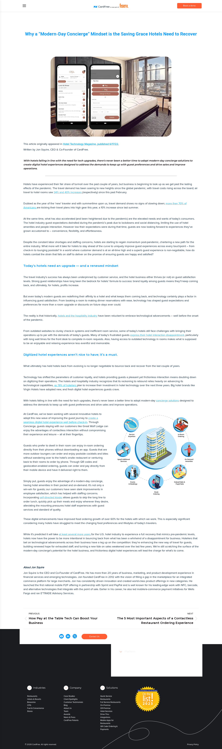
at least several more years (75, 534)
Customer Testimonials (73, 702)
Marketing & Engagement (149, 675)
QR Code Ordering (146, 657)
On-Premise (105, 705)
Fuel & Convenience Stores (35, 709)
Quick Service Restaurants (106, 697)
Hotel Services (106, 711)
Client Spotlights (71, 699)
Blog (66, 705)
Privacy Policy (193, 744)
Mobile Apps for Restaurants (107, 722)
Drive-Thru (104, 714)
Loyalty (138, 639)
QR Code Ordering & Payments (108, 728)
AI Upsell (142, 663)
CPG (29, 705)
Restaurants (32, 696)
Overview (142, 645)
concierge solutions (167, 400)
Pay (137, 636)
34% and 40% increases (68, 192)
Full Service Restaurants (110, 702)
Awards (67, 714)
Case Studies (69, 696)
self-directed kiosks (51, 497)
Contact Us (94, 636)
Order (137, 633)
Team (66, 711)
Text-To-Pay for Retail (147, 669)
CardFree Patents (71, 720)
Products (139, 642)
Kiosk (140, 654)
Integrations (105, 717)
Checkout (142, 660)
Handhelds (143, 651)
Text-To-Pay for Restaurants (150, 666)
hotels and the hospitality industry (77, 315)
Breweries (31, 702)
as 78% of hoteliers (65, 385)
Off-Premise (105, 708)
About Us (68, 708)
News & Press (69, 717)
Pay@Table (143, 648)
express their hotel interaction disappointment (157, 335)
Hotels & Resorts (34, 699)
